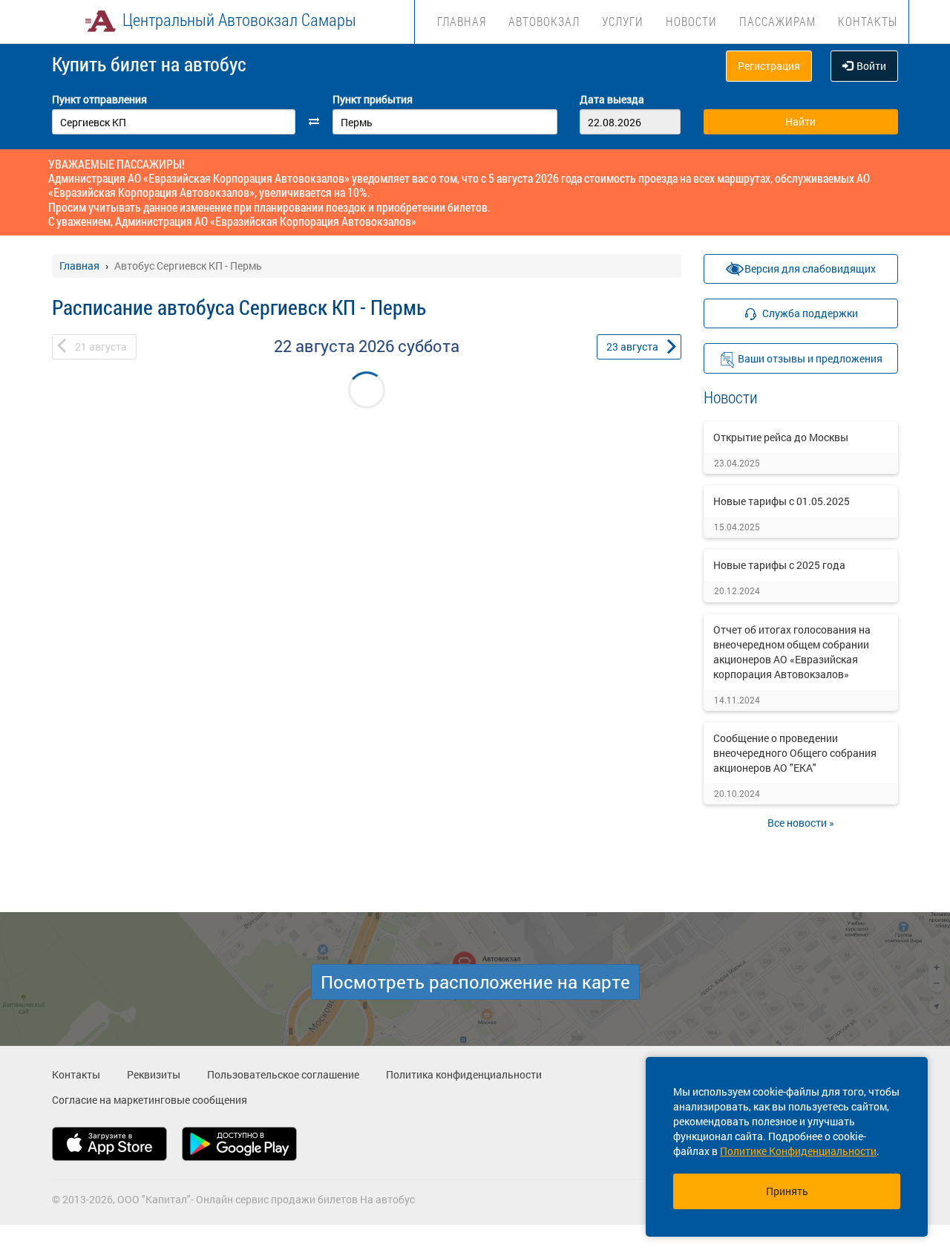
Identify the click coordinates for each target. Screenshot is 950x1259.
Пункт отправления (99, 99)
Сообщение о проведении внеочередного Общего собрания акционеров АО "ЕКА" (795, 753)
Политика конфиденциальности (464, 1074)
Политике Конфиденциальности (798, 1151)
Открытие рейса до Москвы (780, 437)
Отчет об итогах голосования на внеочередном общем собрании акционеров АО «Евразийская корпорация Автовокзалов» (792, 651)
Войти (871, 66)
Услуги (622, 21)
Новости (691, 21)
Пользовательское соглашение (283, 1074)
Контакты (867, 21)
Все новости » (800, 823)
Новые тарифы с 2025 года (779, 565)
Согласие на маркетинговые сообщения (149, 1100)
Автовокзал (544, 21)
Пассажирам (777, 21)
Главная (461, 21)
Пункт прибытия (372, 99)
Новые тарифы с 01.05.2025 (781, 501)
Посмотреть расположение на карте (475, 982)
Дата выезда (612, 99)
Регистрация (769, 66)
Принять (787, 1191)
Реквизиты (153, 1074)
